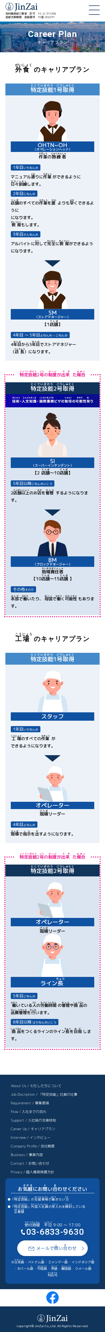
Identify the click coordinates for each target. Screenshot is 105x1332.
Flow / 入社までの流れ (28, 1111)
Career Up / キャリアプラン (33, 1128)
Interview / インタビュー (31, 1137)
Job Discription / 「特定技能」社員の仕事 (44, 1094)
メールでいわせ (56, 1247)
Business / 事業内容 (27, 1154)
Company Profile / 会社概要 (33, 1146)
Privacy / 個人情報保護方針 (32, 1172)
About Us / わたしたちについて (36, 1085)
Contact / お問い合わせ (30, 1163)
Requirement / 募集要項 (30, 1103)
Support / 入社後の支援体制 (33, 1120)
